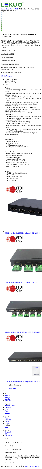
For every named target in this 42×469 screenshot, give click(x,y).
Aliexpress (9, 76)
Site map (7, 413)
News (6, 427)
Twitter (7, 421)
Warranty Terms (10, 406)
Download (8, 407)
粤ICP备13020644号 (32, 466)
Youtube (7, 423)
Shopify (7, 399)
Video (6, 411)
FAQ (6, 409)
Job (6, 434)
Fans (6, 418)
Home (3, 9)
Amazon (7, 397)
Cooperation (8, 432)
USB (16, 9)
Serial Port (9, 9)
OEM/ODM (8, 435)
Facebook (8, 420)
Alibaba (3, 76)
